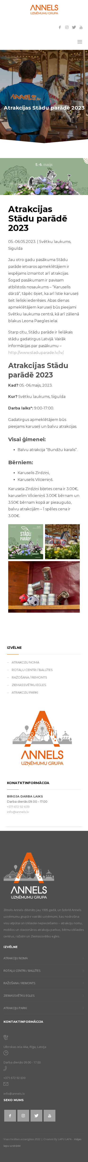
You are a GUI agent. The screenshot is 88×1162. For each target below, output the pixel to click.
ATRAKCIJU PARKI (25, 692)
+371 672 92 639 (18, 807)
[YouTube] (80, 27)
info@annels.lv (18, 812)
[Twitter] (73, 27)
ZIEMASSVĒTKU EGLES (29, 685)
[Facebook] (59, 27)
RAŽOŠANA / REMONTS (29, 677)
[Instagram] (66, 27)
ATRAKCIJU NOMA (25, 662)
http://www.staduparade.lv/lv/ (35, 352)
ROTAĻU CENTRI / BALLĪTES (32, 670)
